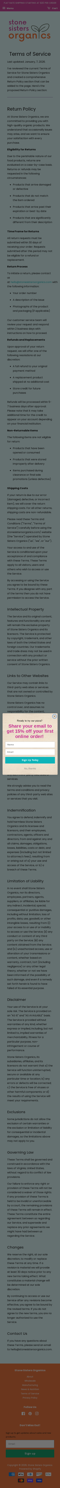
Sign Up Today (30, 760)
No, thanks (30, 768)
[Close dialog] (54, 716)
